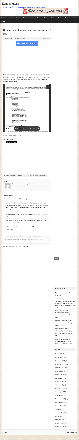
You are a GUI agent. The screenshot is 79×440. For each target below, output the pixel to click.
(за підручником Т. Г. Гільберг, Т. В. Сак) (16, 175)
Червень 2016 (59, 374)
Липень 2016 (59, 371)
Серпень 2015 (59, 402)
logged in (14, 246)
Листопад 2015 (60, 392)
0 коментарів (46, 38)
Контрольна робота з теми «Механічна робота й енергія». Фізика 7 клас (26, 215)
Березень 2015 (60, 419)
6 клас (45, 17)
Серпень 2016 (59, 367)
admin (9, 38)
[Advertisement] (27, 59)
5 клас (39, 17)
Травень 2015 (59, 413)
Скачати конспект (27, 43)
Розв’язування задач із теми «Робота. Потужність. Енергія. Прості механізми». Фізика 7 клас (26, 222)
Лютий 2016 (59, 381)
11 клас (3, 21)
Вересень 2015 (60, 399)
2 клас (18, 17)
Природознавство (40, 175)
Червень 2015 (59, 409)
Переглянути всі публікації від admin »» (24, 184)
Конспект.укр (10, 3)
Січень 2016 (59, 385)
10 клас (74, 17)
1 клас (11, 17)
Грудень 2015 (59, 388)
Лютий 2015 (59, 423)
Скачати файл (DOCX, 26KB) (12, 135)
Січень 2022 (59, 354)
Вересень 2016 (60, 364)
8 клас (59, 17)
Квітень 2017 (59, 357)
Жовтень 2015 (59, 395)
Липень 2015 (59, 406)
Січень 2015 (59, 426)
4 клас (32, 17)
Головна (3, 17)
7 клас (52, 17)
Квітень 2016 (59, 378)
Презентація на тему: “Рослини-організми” (18, 199)
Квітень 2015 (59, 416)
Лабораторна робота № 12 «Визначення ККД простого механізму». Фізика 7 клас (26, 228)
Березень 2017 (60, 361)
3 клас (25, 17)
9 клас (66, 17)
